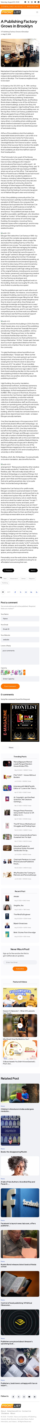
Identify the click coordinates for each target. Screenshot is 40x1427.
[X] (28, 2)
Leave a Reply (6, 646)
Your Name (5, 614)
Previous (9, 570)
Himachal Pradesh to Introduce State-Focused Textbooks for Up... (24, 848)
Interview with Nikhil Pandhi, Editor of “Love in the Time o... (25, 787)
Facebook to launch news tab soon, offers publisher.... (18, 1224)
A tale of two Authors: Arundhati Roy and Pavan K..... (18, 1183)
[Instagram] (32, 2)
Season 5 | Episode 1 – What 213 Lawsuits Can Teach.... (19, 1012)
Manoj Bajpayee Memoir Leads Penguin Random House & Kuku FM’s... (23, 764)
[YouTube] (35, 2)
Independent (14, 578)
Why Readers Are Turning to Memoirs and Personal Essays (25, 874)
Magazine (32, 578)
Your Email (4, 625)
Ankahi (16, 896)
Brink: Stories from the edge (25, 932)
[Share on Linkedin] (31, 592)
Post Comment (10, 686)
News (3, 1106)
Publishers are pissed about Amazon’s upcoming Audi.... (17, 1342)
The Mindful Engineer (22, 914)
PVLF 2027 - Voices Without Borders (25, 776)
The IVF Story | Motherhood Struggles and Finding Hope (24, 825)
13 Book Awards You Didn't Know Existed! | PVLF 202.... (19, 1062)
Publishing (5, 583)
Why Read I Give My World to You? (16, 1039)
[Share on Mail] (26, 592)
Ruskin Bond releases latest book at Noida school (18, 1265)
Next (32, 570)
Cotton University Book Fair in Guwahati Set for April (25, 836)
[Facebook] (25, 2)
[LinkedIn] (38, 2)
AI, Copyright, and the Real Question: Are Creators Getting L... (24, 799)
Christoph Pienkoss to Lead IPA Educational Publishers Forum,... (24, 861)
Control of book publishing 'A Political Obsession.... (16, 1304)
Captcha (4, 668)
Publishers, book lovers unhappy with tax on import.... (19, 1384)
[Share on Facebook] (15, 592)
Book (5, 578)
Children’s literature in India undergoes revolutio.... (17, 1110)
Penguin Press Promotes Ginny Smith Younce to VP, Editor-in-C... (24, 813)
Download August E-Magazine (20, 6)
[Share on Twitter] (20, 592)
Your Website (5, 635)
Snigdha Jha (18, 905)
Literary (23, 578)
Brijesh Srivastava (20, 923)
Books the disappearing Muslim (14, 1152)
